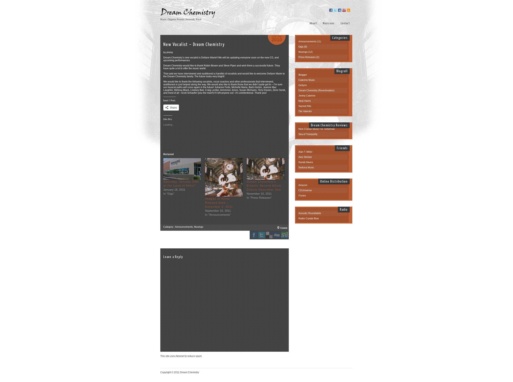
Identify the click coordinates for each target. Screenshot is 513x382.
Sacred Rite (304, 106)
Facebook (330, 10)
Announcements (184, 227)
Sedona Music (306, 167)
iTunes (302, 195)
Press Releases (307, 57)
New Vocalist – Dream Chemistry (194, 44)
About (313, 23)
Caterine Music (306, 80)
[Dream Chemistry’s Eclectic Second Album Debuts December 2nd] (265, 169)
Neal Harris (304, 101)
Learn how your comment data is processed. (227, 356)
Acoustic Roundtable (309, 213)
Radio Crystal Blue (308, 218)
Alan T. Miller (305, 151)
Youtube (344, 10)
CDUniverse (305, 190)
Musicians (329, 23)
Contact (345, 23)
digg (277, 235)
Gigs (300, 46)
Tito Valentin (305, 111)
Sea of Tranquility (307, 134)
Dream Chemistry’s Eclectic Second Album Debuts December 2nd (264, 185)
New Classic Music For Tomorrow (316, 129)
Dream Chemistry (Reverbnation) (316, 90)
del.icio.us (269, 235)
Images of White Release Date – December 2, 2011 (219, 202)
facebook (254, 235)
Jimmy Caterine (306, 95)
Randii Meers (305, 162)
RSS (348, 10)
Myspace (339, 10)
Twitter (335, 10)
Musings (198, 227)
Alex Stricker (305, 157)
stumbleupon (284, 235)
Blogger (302, 74)
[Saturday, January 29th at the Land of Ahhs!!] (182, 169)
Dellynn (302, 85)
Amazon (302, 185)
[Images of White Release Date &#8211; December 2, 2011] (224, 177)
